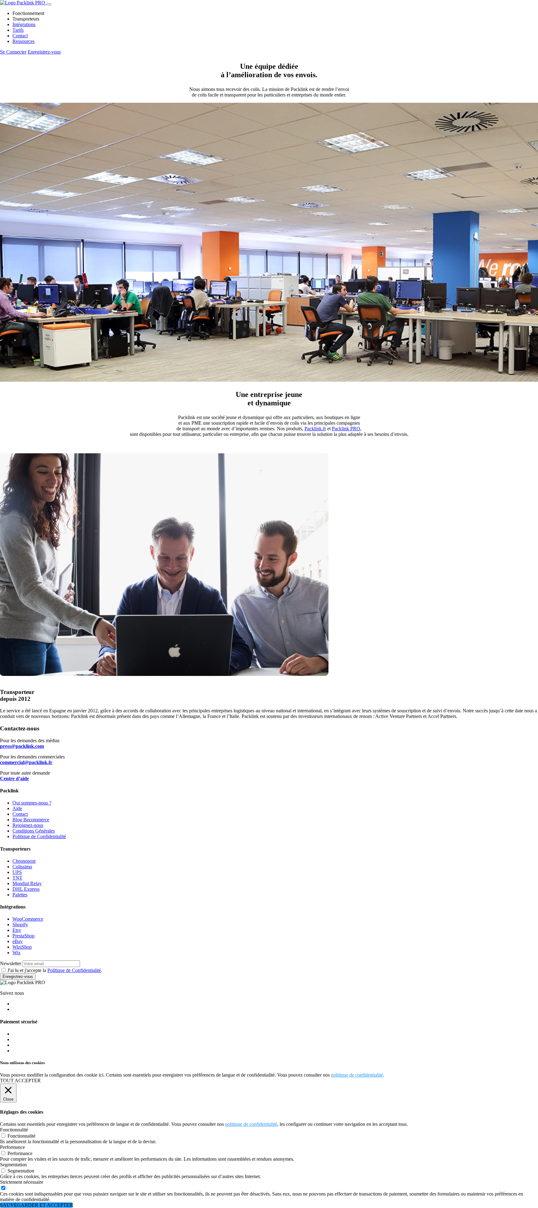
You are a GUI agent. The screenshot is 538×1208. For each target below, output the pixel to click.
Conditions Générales (33, 830)
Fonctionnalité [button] (14, 1129)
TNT (17, 877)
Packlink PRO (346, 428)
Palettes (19, 894)
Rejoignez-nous (27, 825)
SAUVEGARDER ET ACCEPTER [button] (36, 1205)
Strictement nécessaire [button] (21, 1182)
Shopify (20, 924)
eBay (17, 941)
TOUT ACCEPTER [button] (20, 1080)
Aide (17, 808)
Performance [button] (12, 1147)
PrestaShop (23, 935)
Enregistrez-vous (17, 976)
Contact (20, 35)
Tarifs (18, 30)
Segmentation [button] (13, 1164)
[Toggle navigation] (48, 4)
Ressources (23, 41)
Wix (16, 952)
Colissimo (22, 866)
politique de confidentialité (357, 1075)
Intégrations (23, 24)
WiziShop (22, 947)
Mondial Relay (27, 883)
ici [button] (101, 1075)
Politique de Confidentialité (39, 836)
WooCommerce (27, 919)
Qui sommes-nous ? (31, 802)
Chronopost (23, 861)
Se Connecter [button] (13, 51)
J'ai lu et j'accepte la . (54, 970)
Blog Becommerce (30, 819)
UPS (17, 872)
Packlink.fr (315, 428)
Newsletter (10, 963)
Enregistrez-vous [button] (44, 51)
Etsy (16, 930)
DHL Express (26, 889)
